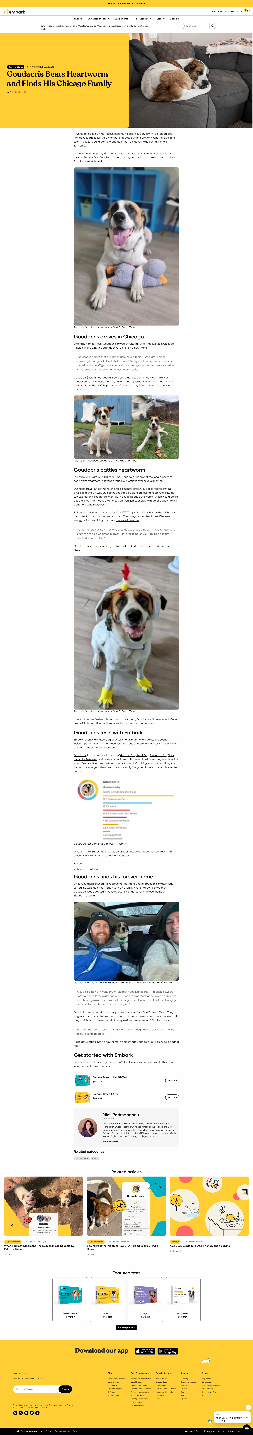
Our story (184, 1379)
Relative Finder (137, 1406)
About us (185, 1373)
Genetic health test (139, 1385)
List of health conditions (141, 1389)
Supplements (121, 19)
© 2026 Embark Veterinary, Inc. (28, 1431)
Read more (110, 1141)
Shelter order (234, 1431)
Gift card (174, 19)
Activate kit (229, 11)
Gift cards (112, 1392)
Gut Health (182, 1313)
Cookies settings (62, 1431)
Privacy (49, 1431)
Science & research (189, 1382)
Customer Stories (87, 26)
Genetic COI (161, 1395)
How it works (136, 1402)
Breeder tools (161, 1382)
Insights (73, 26)
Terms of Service (55, 1405)
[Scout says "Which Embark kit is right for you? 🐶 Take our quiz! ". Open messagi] (229, 1414)
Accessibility (207, 1395)
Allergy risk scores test (140, 1392)
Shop (172, 1080)
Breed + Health (70, 1313)
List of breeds (136, 1382)
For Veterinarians (115, 1389)
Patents (184, 1385)
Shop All (78, 19)
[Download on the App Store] (145, 1352)
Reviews (184, 1389)
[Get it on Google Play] (167, 1352)
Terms (75, 1431)
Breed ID (108, 1313)
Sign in (239, 11)
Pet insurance (113, 1395)
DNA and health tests (117, 1379)
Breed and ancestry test (141, 1379)
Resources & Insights (58, 26)
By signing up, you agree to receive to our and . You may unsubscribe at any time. (43, 1406)
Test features (161, 1379)
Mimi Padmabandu (17, 92)
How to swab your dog (211, 1385)
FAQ (158, 1399)
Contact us (206, 1382)
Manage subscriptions (214, 1431)
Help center (217, 11)
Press (183, 1395)
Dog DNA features (139, 1373)
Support (206, 1373)
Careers (184, 1399)
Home (42, 26)
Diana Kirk (11, 1254)
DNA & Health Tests (97, 19)
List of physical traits (139, 1399)
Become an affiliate (210, 1392)
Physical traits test (138, 1395)
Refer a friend (207, 1389)
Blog (159, 19)
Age (145, 1313)
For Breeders (142, 19)
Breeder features (164, 1373)
